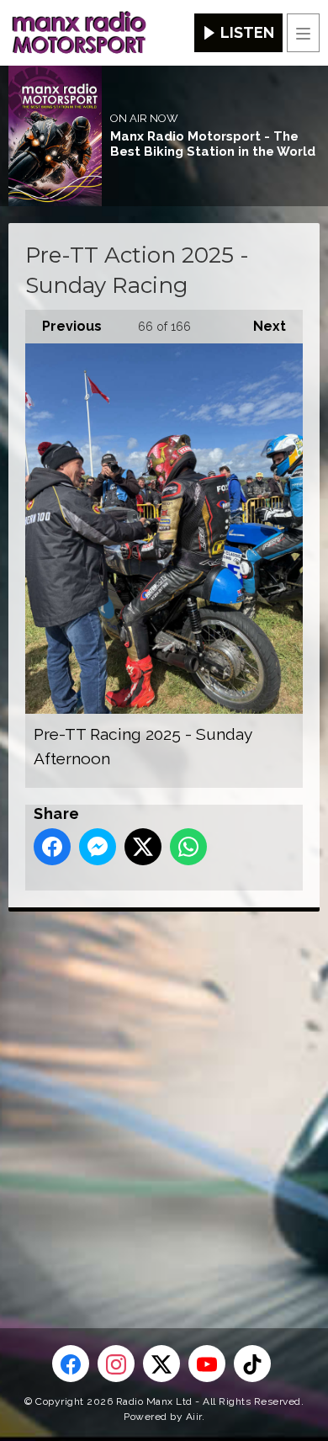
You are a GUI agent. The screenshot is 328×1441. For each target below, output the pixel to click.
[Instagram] (116, 1363)
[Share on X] (142, 846)
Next (261, 326)
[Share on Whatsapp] (188, 846)
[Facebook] (70, 1363)
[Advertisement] (164, 1092)
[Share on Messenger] (97, 846)
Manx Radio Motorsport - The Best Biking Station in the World (212, 144)
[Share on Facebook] (52, 846)
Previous (63, 326)
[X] (161, 1363)
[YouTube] (206, 1363)
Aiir (194, 1416)
